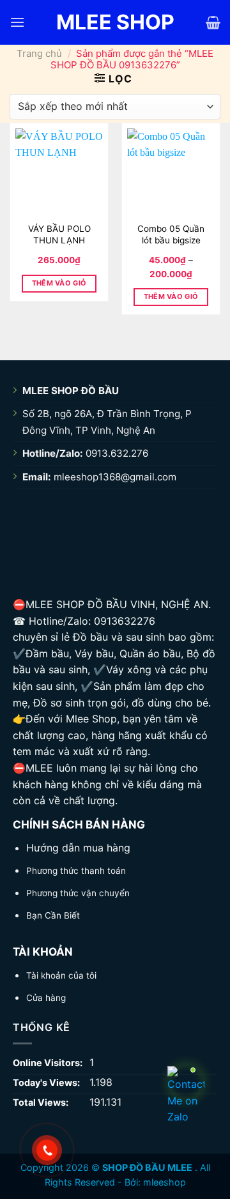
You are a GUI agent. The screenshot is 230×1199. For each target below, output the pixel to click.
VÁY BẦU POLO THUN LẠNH (59, 234)
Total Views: (41, 1102)
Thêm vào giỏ (171, 296)
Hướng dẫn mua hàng (78, 847)
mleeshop (164, 1182)
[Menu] (17, 22)
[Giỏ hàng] (213, 22)
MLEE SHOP (115, 22)
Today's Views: (47, 1082)
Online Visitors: (48, 1062)
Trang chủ (39, 53)
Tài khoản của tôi (61, 975)
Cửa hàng (46, 998)
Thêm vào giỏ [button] (59, 283)
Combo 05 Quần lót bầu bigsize (170, 234)
